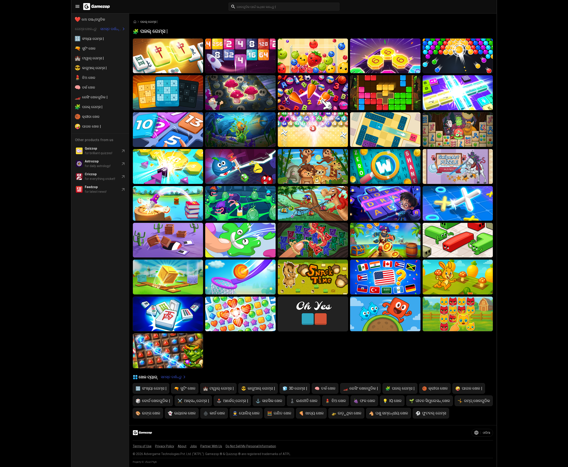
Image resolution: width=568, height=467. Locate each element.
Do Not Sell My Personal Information (251, 446)
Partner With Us (211, 446)
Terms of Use (142, 446)
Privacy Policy (164, 446)
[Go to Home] (135, 21)
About (182, 446)
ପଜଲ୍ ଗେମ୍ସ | (149, 21)
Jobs (193, 446)
